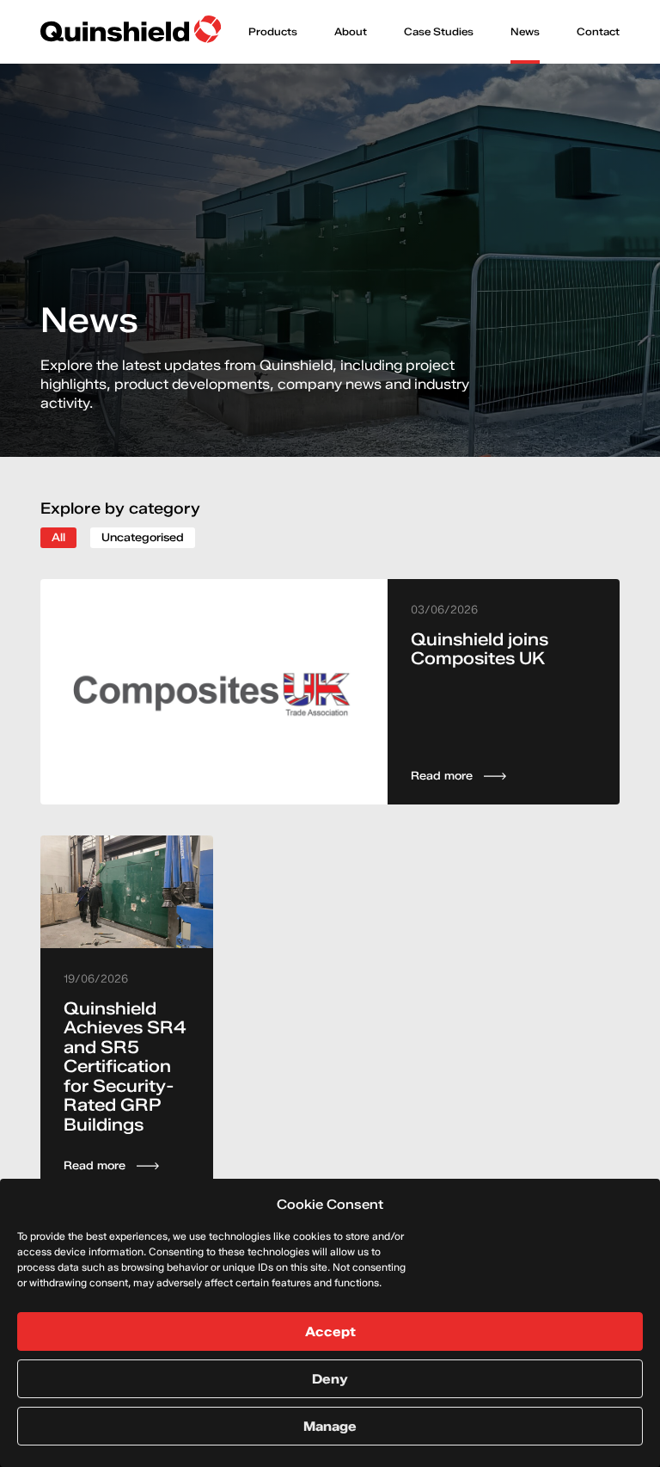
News (525, 31)
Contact (598, 31)
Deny (330, 1379)
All (58, 537)
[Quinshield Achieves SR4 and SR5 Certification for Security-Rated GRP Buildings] (126, 1015)
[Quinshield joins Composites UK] (330, 691)
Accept (330, 1332)
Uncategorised (142, 537)
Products (272, 31)
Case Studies (439, 31)
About (350, 31)
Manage (330, 1426)
